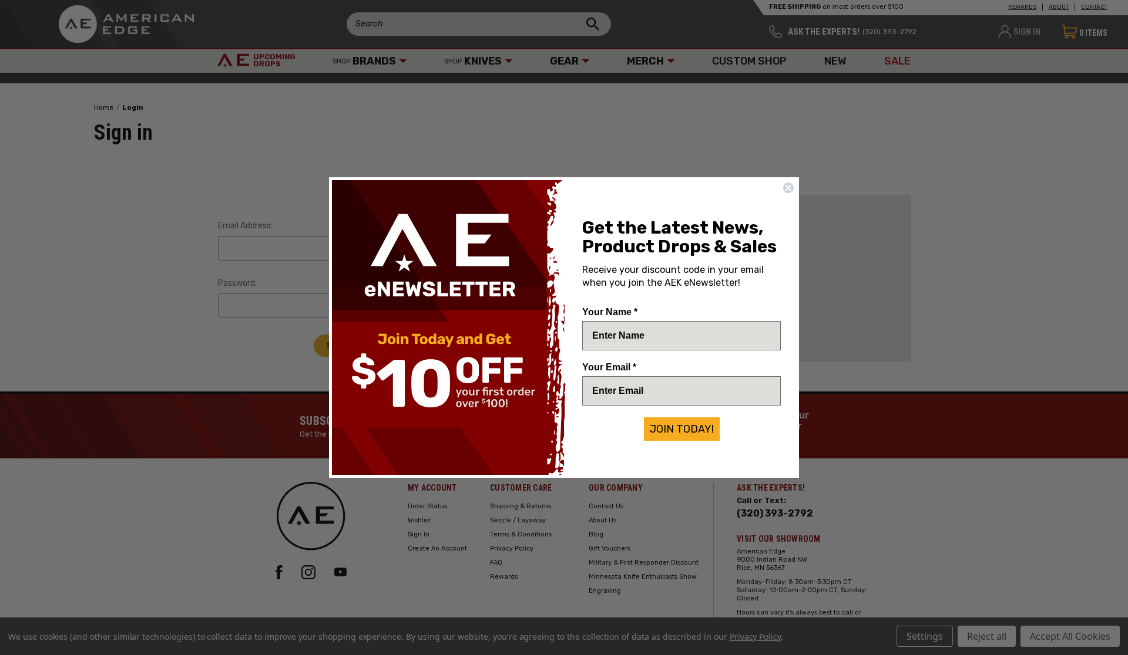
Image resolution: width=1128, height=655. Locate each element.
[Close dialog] (788, 188)
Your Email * (609, 367)
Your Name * (609, 312)
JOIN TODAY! (682, 429)
